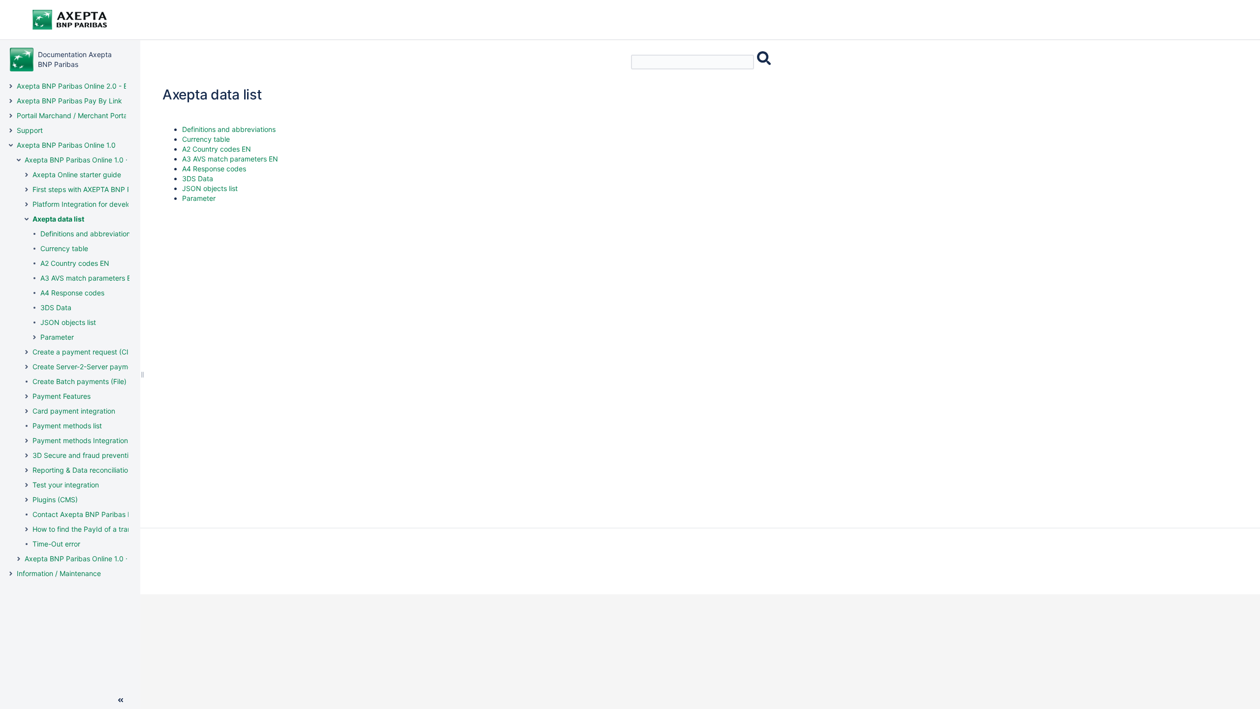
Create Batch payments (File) (79, 381)
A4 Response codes (72, 293)
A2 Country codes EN (74, 263)
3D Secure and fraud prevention (84, 455)
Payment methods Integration (80, 440)
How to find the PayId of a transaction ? (96, 529)
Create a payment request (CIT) (83, 352)
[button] (11, 86)
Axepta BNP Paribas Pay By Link (69, 101)
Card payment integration (73, 411)
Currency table (64, 248)
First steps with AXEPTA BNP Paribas (91, 189)
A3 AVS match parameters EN (88, 278)
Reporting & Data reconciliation (82, 470)
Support (30, 130)
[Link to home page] (84, 19)
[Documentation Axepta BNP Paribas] (21, 59)
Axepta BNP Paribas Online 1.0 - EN (82, 160)
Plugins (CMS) (55, 499)
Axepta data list (58, 219)
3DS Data (55, 307)
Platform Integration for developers (88, 204)
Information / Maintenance (59, 573)
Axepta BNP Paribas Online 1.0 (66, 145)
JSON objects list (68, 322)
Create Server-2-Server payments (87, 366)
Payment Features (61, 396)
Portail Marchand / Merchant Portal (73, 115)
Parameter (57, 337)
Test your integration (65, 485)
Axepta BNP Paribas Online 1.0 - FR (82, 558)
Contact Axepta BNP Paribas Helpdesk (95, 514)
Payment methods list (67, 425)
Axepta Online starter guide (76, 174)
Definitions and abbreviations (87, 233)
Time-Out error (56, 544)
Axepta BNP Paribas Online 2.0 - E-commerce (90, 86)
